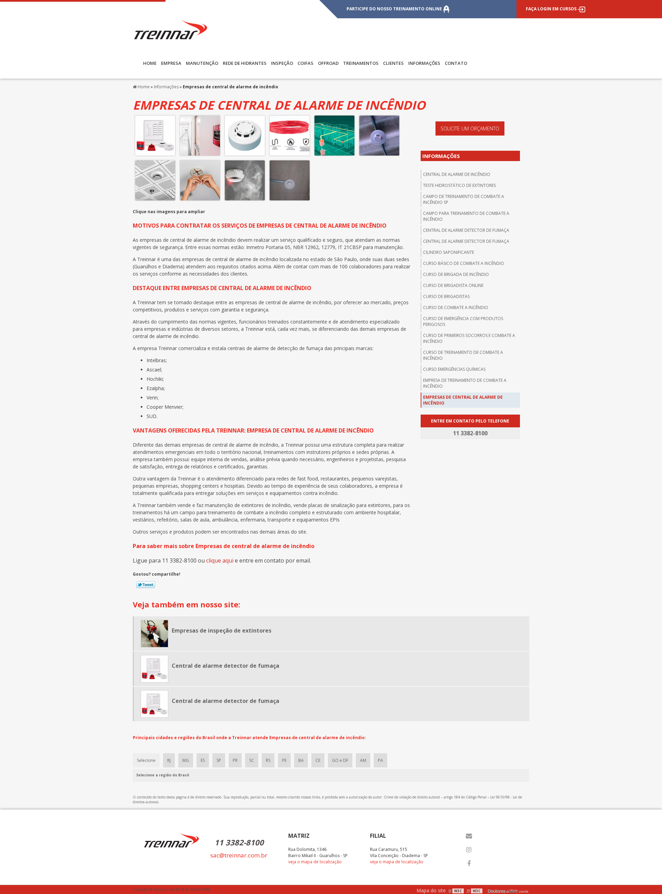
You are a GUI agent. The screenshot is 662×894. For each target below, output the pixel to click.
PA (380, 760)
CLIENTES (393, 63)
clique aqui (219, 560)
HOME (150, 63)
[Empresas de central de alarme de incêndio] (155, 135)
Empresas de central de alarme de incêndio (463, 400)
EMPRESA (171, 63)
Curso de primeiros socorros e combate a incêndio (469, 338)
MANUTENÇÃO (202, 63)
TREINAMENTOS (361, 63)
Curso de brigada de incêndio (456, 274)
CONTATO (456, 63)
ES (203, 760)
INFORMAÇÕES (424, 63)
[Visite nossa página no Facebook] (469, 864)
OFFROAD (328, 63)
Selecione (146, 760)
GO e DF (340, 760)
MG (185, 760)
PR (235, 760)
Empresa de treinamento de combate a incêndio (464, 383)
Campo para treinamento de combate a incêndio (466, 216)
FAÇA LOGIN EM (551, 9)
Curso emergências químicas (454, 369)
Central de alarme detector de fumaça (466, 230)
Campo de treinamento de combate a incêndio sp (463, 199)
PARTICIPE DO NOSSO (394, 9)
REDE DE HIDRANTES (245, 63)
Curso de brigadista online (453, 285)
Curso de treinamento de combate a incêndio (463, 355)
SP (219, 760)
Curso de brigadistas (446, 296)
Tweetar (145, 584)
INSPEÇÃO (282, 63)
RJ (169, 760)
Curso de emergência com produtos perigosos (463, 321)
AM (363, 760)
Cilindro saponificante (448, 252)
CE (317, 760)
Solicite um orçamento (470, 128)
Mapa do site (431, 890)
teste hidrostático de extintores (459, 185)
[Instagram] (469, 850)
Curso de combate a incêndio (455, 307)
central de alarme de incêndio (456, 174)
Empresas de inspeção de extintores (221, 630)
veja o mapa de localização (315, 862)
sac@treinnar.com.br (238, 855)
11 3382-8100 (239, 842)
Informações (441, 155)
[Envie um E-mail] (469, 836)
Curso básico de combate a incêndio (463, 263)
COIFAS (305, 63)
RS (268, 760)
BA (301, 760)
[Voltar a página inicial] (171, 29)
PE (284, 760)
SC (251, 760)
